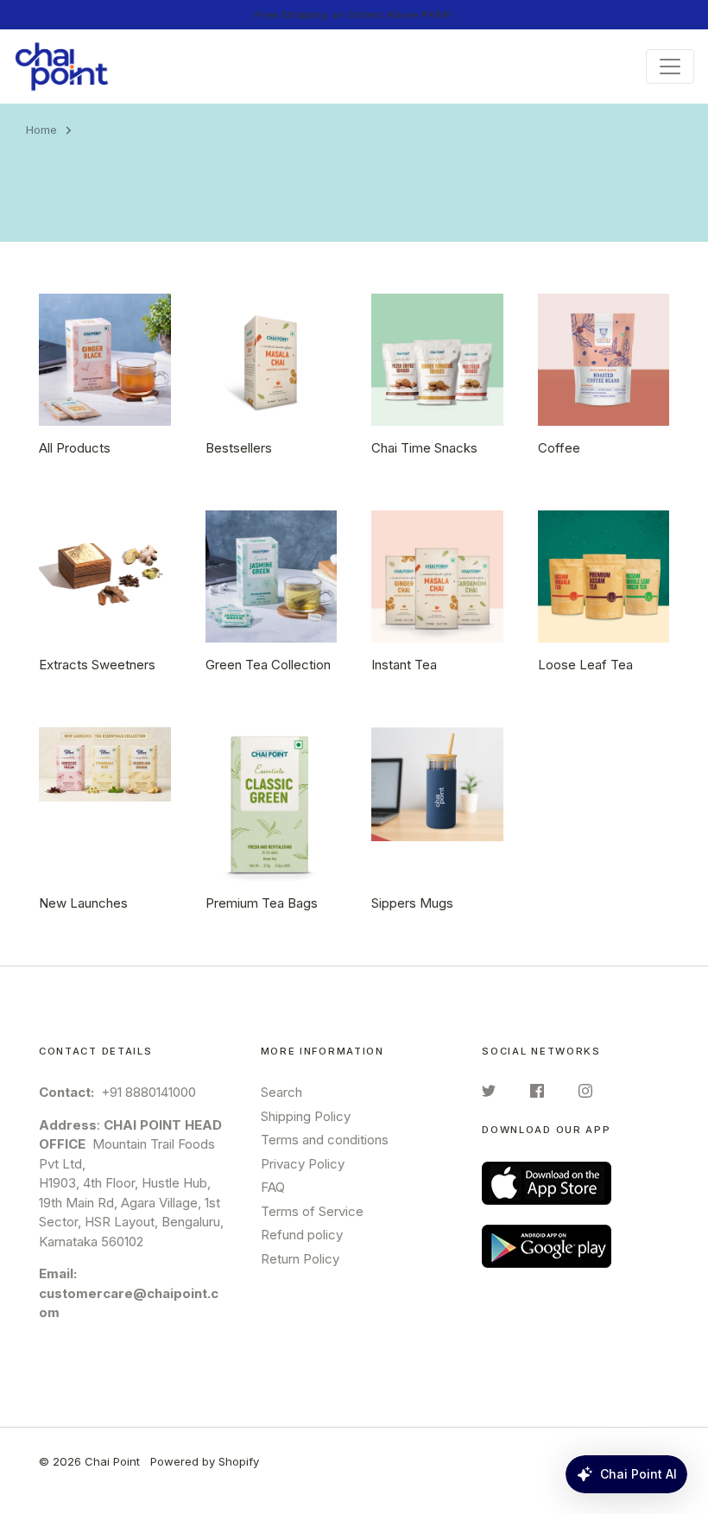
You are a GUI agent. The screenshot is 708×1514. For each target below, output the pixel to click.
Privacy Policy (303, 1164)
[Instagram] (585, 1094)
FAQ (273, 1187)
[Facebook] (537, 1094)
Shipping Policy (306, 1116)
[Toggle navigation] (670, 66)
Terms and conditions (325, 1139)
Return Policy (300, 1259)
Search (281, 1092)
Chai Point (112, 1461)
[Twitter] (489, 1094)
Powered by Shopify (204, 1461)
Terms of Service (312, 1211)
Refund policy (302, 1234)
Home (41, 129)
